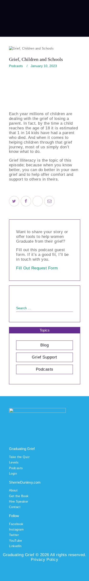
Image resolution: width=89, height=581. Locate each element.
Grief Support (44, 357)
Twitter (14, 535)
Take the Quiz (19, 457)
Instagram (16, 529)
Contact (15, 507)
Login (13, 473)
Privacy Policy (44, 559)
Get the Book (19, 496)
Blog (44, 345)
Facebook (16, 524)
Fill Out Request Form (37, 268)
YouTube (15, 540)
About (13, 490)
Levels (14, 462)
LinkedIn (15, 546)
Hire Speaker (18, 501)
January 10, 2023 (44, 66)
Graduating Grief (18, 555)
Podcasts (16, 66)
